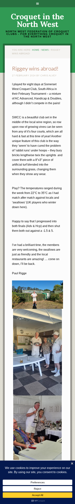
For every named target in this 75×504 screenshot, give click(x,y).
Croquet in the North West (37, 20)
